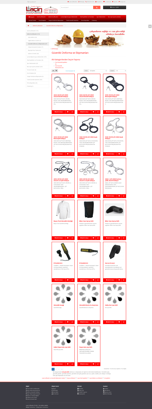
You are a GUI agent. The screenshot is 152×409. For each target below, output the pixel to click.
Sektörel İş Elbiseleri (53, 17)
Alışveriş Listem (107, 392)
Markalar (81, 388)
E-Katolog (94, 20)
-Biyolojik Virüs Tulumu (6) (34, 50)
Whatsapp (55, 49)
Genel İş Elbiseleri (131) (32, 31)
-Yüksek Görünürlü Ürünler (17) (35, 47)
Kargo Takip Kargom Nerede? (33, 394)
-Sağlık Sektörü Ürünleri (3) (34, 40)
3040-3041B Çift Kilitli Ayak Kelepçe (88, 137)
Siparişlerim (107, 390)
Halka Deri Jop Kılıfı (111, 305)
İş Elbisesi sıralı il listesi (31, 397)
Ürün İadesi (55, 392)
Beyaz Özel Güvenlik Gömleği (63, 221)
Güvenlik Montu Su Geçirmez (88, 305)
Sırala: (86, 70)
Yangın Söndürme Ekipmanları (56, 20)
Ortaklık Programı (83, 392)
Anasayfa (32, 17)
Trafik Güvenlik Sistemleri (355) (34, 79)
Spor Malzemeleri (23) (32, 63)
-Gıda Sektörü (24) (32, 37)
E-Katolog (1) (30, 86)
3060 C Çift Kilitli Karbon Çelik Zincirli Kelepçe (113, 179)
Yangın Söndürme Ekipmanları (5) (35, 76)
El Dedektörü (58, 263)
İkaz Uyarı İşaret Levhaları (114, 17)
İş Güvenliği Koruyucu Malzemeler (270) (36, 57)
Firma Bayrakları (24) (32, 83)
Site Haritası (55, 394)
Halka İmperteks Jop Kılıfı (62, 347)
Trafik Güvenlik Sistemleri (72, 20)
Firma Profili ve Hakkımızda (32, 388)
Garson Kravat (110, 263)
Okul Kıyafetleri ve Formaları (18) (35, 60)
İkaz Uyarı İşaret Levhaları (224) (34, 66)
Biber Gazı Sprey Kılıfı (86, 221)
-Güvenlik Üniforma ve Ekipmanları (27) (37, 44)
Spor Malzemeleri (101, 17)
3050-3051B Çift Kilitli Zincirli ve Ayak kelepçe (61, 179)
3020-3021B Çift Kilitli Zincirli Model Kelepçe (61, 95)
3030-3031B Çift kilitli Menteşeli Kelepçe (112, 95)
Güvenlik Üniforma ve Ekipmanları (54, 25)
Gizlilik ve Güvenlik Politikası (33, 392)
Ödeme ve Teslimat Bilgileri (32, 395)
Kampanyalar (82, 394)
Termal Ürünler (32, 20)
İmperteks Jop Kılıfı (85, 347)
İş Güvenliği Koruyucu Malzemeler (69, 17)
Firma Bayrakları (85, 20)
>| (61, 369)
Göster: (112, 70)
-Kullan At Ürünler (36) (33, 53)
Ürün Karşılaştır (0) (70, 71)
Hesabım (106, 388)
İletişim (54, 388)
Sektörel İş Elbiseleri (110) (33, 34)
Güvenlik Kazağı (59, 305)
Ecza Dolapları (42, 20)
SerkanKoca (45, 407)
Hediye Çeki (81, 390)
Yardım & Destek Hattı (31, 399)
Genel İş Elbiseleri (41, 17)
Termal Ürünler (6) (31, 70)
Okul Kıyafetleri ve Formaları (87, 17)
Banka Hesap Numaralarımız (33, 390)
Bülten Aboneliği (108, 394)
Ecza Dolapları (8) (31, 73)
